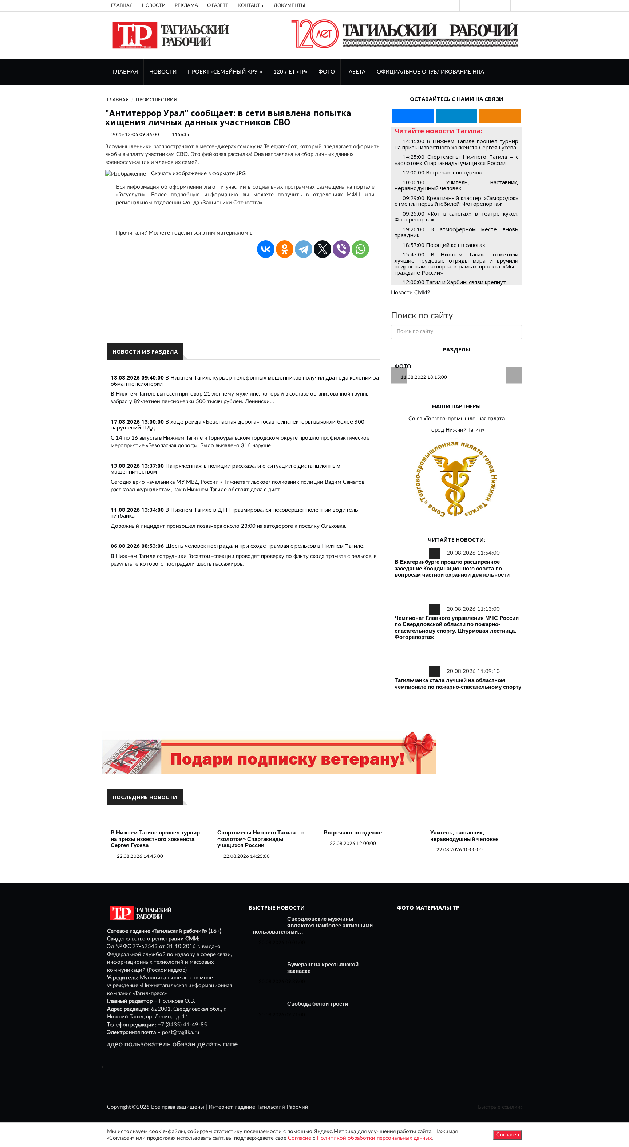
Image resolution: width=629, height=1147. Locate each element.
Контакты (251, 5)
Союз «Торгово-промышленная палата (456, 418)
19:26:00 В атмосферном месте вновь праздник (456, 232)
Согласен (507, 1135)
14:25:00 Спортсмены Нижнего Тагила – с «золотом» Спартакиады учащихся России (456, 159)
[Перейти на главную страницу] (169, 35)
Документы (289, 5)
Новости (154, 5)
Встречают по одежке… (355, 832)
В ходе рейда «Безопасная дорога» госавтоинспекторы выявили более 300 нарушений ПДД (237, 424)
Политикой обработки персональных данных (374, 1138)
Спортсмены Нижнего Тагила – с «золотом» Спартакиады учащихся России (260, 838)
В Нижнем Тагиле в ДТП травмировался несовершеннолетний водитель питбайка (234, 512)
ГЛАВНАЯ (125, 72)
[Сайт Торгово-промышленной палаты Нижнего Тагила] (456, 480)
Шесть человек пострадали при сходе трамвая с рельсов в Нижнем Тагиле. (264, 545)
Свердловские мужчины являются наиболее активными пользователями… (313, 925)
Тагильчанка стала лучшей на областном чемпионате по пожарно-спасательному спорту (458, 683)
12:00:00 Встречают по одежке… (445, 172)
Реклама (186, 5)
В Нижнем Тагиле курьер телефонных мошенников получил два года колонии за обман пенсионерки (245, 380)
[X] (322, 249)
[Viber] (341, 249)
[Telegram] (503, 5)
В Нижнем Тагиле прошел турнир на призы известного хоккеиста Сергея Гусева (155, 838)
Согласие (299, 1138)
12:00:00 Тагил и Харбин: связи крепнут (454, 282)
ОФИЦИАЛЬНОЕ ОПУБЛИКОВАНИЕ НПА (430, 72)
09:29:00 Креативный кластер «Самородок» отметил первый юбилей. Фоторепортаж (456, 201)
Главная (122, 5)
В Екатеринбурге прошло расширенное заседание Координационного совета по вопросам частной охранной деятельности (452, 568)
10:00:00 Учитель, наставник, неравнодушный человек (456, 185)
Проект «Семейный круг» (225, 72)
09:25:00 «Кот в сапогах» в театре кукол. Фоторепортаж (456, 216)
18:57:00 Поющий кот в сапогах (444, 244)
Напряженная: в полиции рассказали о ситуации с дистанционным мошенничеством (225, 468)
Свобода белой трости (317, 1004)
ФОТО (327, 72)
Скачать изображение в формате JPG (198, 173)
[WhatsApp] (360, 249)
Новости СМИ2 (410, 292)
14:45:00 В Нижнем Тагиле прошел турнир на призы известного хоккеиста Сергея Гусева (456, 144)
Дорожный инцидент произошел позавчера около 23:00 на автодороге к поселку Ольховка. (229, 526)
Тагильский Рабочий (282, 1107)
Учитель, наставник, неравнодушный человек (464, 835)
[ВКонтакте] (490, 5)
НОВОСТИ (163, 72)
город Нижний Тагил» (456, 430)
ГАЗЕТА (355, 72)
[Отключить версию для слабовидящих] (477, 5)
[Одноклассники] (516, 5)
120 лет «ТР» (290, 72)
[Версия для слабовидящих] (465, 5)
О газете (218, 5)
